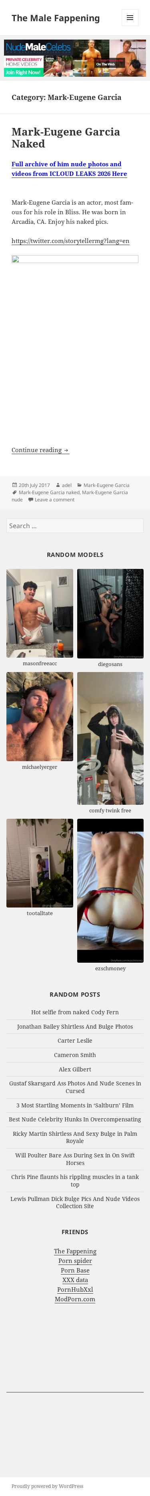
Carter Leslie (75, 1040)
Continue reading (41, 450)
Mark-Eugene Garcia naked (49, 492)
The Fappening (75, 1251)
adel (67, 485)
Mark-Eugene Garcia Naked (66, 137)
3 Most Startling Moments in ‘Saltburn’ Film (75, 1105)
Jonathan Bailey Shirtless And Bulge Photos (75, 1026)
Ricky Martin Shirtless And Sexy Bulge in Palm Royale (75, 1137)
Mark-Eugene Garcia (107, 485)
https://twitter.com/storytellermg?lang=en (71, 241)
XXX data (75, 1280)
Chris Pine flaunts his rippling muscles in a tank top (75, 1180)
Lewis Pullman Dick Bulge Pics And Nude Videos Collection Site (75, 1202)
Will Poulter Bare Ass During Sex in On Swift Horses (75, 1159)
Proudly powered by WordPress (47, 1486)
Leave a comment (54, 499)
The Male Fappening (56, 18)
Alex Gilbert (75, 1069)
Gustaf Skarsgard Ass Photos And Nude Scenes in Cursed (75, 1087)
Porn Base (75, 1270)
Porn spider (75, 1261)
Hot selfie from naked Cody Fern (75, 1012)
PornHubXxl (75, 1289)
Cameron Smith (75, 1055)
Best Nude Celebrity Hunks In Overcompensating (75, 1119)
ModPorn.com (75, 1299)
